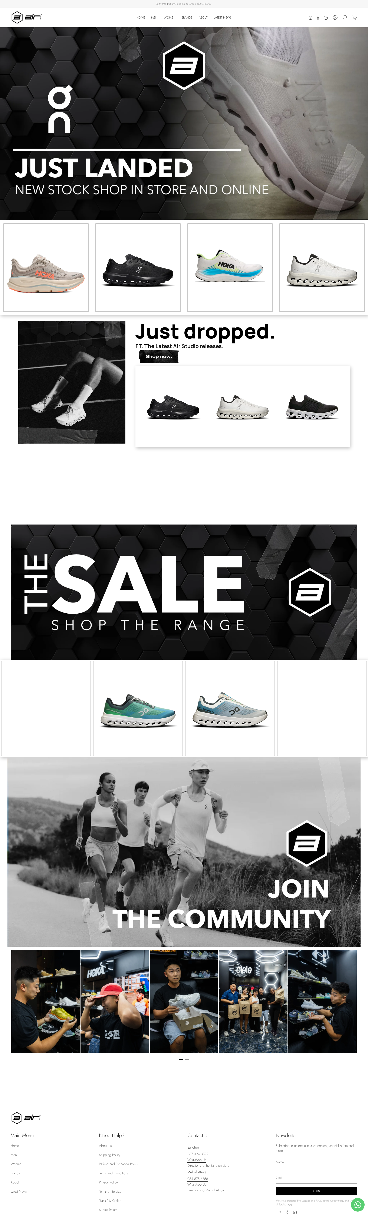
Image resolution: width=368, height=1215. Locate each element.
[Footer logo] (26, 1118)
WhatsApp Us (196, 1159)
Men (14, 1154)
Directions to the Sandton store (208, 1165)
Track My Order (110, 1200)
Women (16, 1164)
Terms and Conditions (113, 1173)
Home (15, 1145)
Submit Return (108, 1209)
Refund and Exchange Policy (118, 1164)
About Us (105, 1145)
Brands (15, 1173)
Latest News (19, 1191)
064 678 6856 (197, 1178)
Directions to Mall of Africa (205, 1190)
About (15, 1182)
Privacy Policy (108, 1182)
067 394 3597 (197, 1154)
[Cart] (355, 17)
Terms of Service (110, 1191)
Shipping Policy (109, 1154)
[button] (154, 17)
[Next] (348, 1003)
